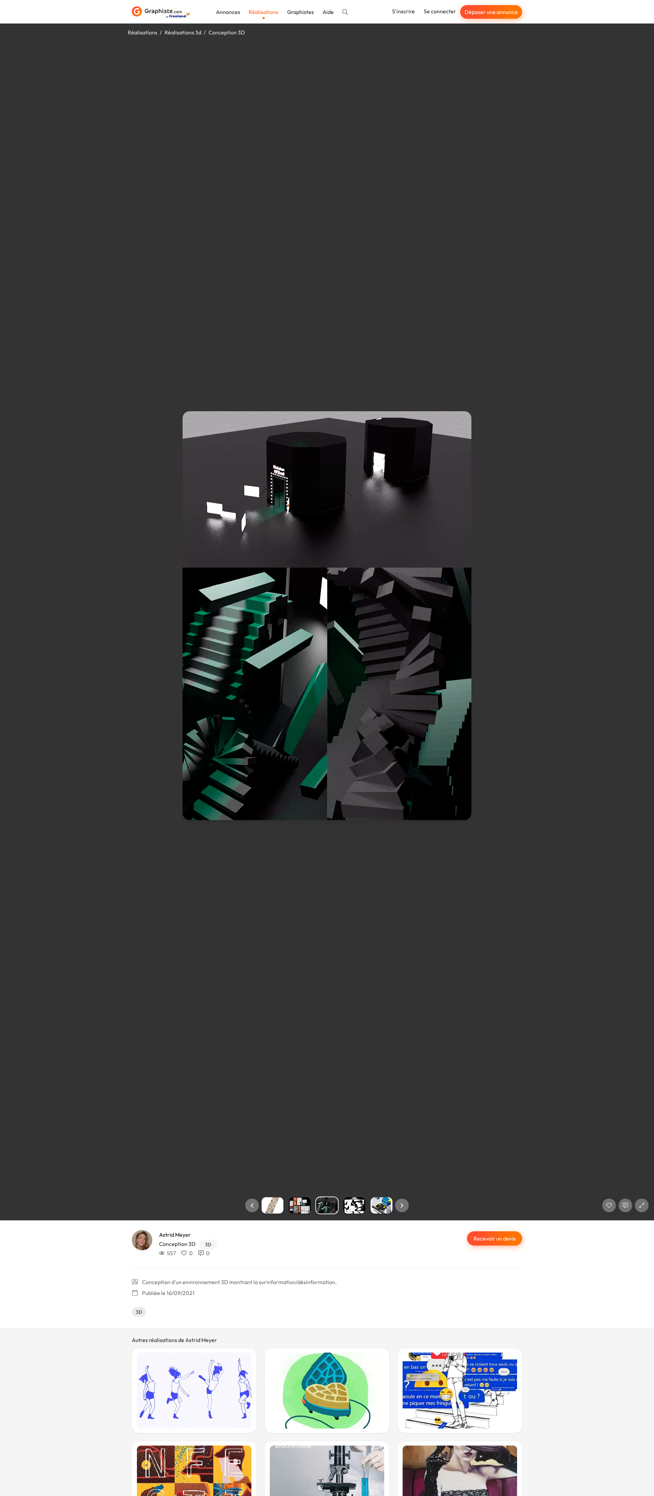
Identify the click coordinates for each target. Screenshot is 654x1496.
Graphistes (300, 12)
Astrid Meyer (175, 1234)
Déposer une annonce (491, 12)
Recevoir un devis (494, 1238)
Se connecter (440, 11)
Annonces (228, 12)
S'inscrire (403, 11)
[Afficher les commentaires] (625, 1205)
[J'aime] (609, 1205)
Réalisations (263, 12)
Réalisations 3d (183, 32)
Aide (328, 12)
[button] (252, 1205)
